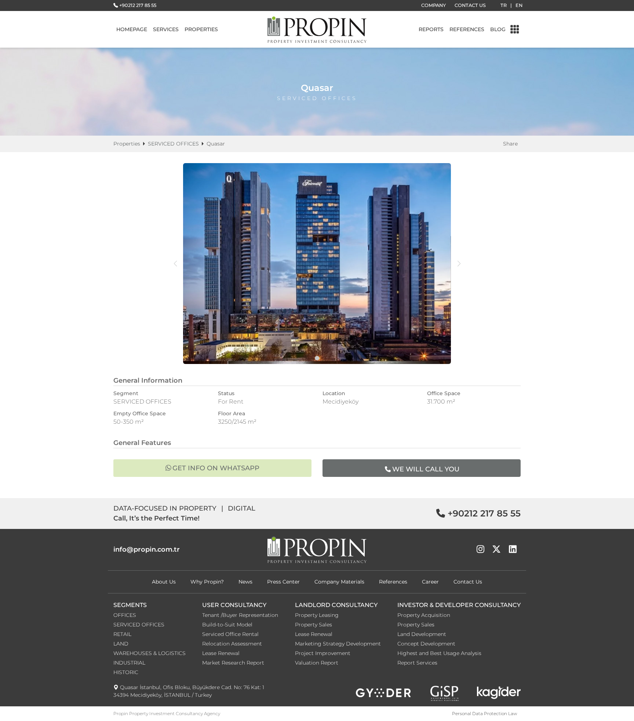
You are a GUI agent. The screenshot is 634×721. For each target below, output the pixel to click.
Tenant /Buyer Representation (240, 615)
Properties (126, 143)
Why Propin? (207, 581)
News (245, 581)
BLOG (498, 29)
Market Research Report (233, 662)
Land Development (421, 634)
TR (503, 5)
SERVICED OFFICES (173, 143)
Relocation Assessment (232, 643)
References (393, 581)
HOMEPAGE (131, 29)
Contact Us (467, 581)
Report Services (417, 662)
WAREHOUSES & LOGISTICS (149, 653)
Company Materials (339, 581)
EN (518, 5)
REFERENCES (466, 29)
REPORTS (431, 29)
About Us (164, 581)
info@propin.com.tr (146, 549)
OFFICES (124, 615)
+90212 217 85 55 (137, 5)
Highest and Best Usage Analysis (439, 653)
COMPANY (433, 5)
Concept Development (426, 643)
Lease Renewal (221, 653)
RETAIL (122, 634)
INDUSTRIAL (129, 662)
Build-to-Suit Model (227, 624)
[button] (317, 358)
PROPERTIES (201, 29)
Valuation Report (316, 662)
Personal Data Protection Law (484, 713)
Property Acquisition (423, 615)
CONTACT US (470, 5)
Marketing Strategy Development (338, 643)
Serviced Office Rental (230, 634)
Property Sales (313, 624)
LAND (120, 643)
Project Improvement (322, 653)
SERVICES (166, 29)
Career (430, 581)
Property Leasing (317, 615)
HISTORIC (125, 672)
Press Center (283, 581)
